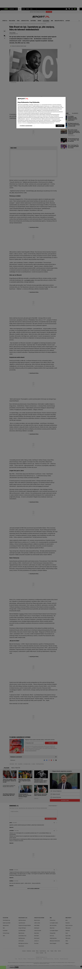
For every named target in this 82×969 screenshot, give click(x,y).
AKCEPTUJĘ (60, 125)
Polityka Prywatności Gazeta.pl (34, 123)
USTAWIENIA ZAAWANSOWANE (26, 125)
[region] (41, 112)
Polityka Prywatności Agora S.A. (47, 123)
